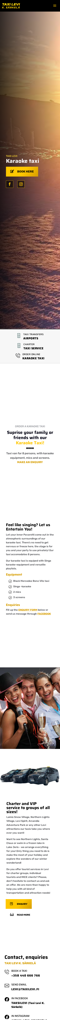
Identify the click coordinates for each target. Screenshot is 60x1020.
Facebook (44, 613)
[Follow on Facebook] (9, 184)
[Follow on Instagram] (21, 184)
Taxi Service (33, 348)
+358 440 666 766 (25, 975)
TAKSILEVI (19, 1003)
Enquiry (22, 904)
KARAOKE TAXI (33, 358)
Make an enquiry (30, 462)
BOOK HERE (25, 171)
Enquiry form (27, 609)
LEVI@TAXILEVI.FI (25, 989)
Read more (23, 914)
